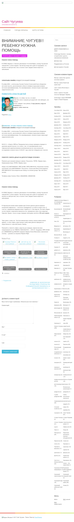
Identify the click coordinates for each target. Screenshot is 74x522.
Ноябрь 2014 (66, 125)
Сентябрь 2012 (67, 163)
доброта (56, 250)
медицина (56, 305)
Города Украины (21, 30)
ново (64, 323)
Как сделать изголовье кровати (62, 78)
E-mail (4, 335)
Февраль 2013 (57, 157)
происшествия (67, 370)
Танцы (64, 430)
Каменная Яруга (58, 273)
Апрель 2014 (57, 136)
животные (65, 253)
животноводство (58, 253)
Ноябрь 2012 (66, 160)
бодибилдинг (66, 218)
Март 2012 (66, 172)
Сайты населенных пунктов (66, 396)
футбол (56, 455)
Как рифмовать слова (25, 269)
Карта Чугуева (38, 30)
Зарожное (56, 262)
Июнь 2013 (57, 151)
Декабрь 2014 (57, 125)
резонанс (65, 384)
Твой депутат (57, 432)
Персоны (65, 344)
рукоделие (66, 391)
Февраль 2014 (57, 139)
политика (65, 352)
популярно (66, 355)
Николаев (65, 315)
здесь (9, 114)
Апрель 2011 (57, 189)
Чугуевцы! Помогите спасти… (9, 252)
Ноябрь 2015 (57, 116)
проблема (65, 367)
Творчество (57, 441)
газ (64, 235)
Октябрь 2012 (57, 163)
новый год (65, 326)
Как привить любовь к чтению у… (9, 268)
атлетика (65, 206)
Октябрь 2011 (57, 181)
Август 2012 (57, 166)
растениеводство (58, 384)
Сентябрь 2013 (67, 145)
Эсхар (64, 485)
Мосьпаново (57, 312)
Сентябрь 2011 (67, 181)
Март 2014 (66, 136)
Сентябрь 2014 (67, 128)
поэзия (56, 358)
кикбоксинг (57, 279)
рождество (57, 391)
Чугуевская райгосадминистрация (67, 469)
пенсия (56, 344)
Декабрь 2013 (57, 142)
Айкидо (65, 200)
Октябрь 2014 (57, 128)
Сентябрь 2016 (58, 110)
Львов (55, 302)
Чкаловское (66, 460)
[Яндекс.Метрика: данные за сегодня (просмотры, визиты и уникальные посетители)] (7, 517)
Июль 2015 (66, 119)
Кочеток (65, 288)
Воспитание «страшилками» (41, 252)
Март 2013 (66, 154)
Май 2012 (65, 169)
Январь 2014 (66, 139)
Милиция (65, 305)
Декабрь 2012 (57, 160)
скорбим (65, 410)
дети (64, 247)
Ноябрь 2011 (66, 178)
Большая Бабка (67, 221)
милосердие (57, 308)
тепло (55, 444)
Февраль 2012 (57, 175)
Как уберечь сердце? (40, 269)
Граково (56, 247)
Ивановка (65, 265)
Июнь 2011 (57, 186)
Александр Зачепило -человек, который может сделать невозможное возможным (62, 56)
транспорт (66, 446)
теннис (65, 441)
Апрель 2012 (57, 172)
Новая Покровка (67, 318)
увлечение (57, 452)
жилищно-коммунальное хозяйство (67, 257)
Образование (57, 333)
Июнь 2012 (57, 169)
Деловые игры (58, 61)
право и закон (66, 358)
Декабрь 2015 (66, 113)
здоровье (23, 56)
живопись (65, 250)
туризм (65, 449)
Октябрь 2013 (57, 145)
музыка (65, 312)
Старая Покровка (67, 417)
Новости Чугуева (58, 326)
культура (65, 291)
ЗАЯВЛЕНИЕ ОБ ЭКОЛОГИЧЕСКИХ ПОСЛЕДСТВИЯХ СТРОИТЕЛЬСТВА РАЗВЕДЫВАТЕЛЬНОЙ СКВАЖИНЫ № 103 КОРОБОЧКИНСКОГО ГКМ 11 (38, 285)
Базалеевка (57, 209)
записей (66, 499)
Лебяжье (65, 294)
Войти (55, 499)
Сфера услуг (66, 427)
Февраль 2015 (66, 122)
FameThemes (38, 517)
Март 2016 (57, 113)
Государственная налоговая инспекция (67, 242)
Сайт (3, 343)
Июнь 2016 (66, 110)
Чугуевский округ (58, 480)
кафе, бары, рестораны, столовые (66, 274)
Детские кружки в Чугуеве (61, 67)
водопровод (66, 229)
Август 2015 (57, 119)
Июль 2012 (66, 166)
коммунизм (57, 284)
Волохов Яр (57, 235)
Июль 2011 (66, 183)
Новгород (56, 323)
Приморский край (67, 362)
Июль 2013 (66, 148)
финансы (65, 452)
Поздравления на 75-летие (61, 64)
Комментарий (5, 305)
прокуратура (57, 374)
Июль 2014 (66, 131)
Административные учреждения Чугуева (58, 201)
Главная (7, 30)
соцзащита (57, 413)
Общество (65, 333)
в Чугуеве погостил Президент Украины (62, 93)
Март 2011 (66, 189)
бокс (55, 221)
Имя (3, 327)
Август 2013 (57, 148)
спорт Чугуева (66, 413)
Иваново (56, 268)
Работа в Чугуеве (67, 379)
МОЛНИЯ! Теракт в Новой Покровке (62, 98)
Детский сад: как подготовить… (25, 252)
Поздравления (6, 280)
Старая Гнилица (58, 417)
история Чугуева (67, 268)
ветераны (65, 226)
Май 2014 (65, 134)
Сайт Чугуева (12, 21)
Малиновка (66, 302)
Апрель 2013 (57, 154)
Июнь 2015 (57, 122)
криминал (56, 291)
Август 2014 (57, 131)
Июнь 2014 (57, 134)
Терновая (65, 444)
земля (55, 265)
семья (64, 407)
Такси (55, 430)
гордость (65, 237)
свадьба (65, 404)
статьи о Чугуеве (58, 422)
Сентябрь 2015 (67, 116)
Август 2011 (57, 183)
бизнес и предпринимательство (58, 215)
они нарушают (67, 336)
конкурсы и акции (67, 284)
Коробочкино (57, 288)
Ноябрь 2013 (66, 142)
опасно (56, 341)
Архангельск (66, 203)
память (65, 341)
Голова (56, 237)
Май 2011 (65, 186)
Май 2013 (65, 151)
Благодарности (67, 213)
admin (10, 56)
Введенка (56, 226)
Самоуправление (58, 401)
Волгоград (65, 232)
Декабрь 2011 (57, 178)
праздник (56, 362)
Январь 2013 (66, 157)
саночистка (66, 401)
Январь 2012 (66, 175)
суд (55, 427)
